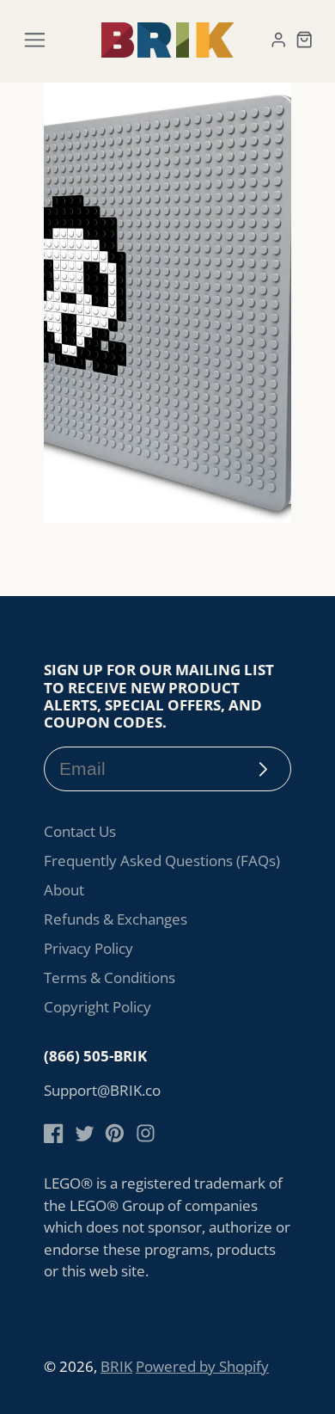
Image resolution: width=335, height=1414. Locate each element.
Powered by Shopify (202, 1366)
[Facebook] (54, 1133)
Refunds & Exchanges (115, 919)
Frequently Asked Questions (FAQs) (162, 860)
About (64, 890)
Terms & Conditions (109, 977)
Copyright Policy (97, 1007)
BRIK (116, 1366)
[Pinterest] (115, 1133)
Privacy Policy (88, 948)
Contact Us (80, 831)
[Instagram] (145, 1133)
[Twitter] (84, 1133)
